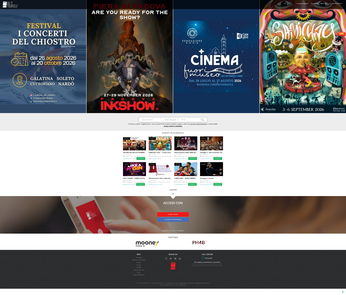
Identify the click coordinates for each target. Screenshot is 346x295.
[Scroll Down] (173, 194)
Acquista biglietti (302, 3)
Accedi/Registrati (335, 3)
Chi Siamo (139, 257)
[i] (180, 259)
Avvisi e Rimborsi (138, 275)
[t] (171, 259)
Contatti (324, 3)
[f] (166, 259)
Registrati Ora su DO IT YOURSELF (173, 230)
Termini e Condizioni (138, 260)
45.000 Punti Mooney (198, 124)
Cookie (139, 265)
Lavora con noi (139, 270)
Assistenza (314, 3)
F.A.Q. (138, 272)
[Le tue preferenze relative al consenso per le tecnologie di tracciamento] (343, 292)
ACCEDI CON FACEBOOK (173, 219)
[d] (175, 259)
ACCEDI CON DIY (173, 214)
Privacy (139, 262)
